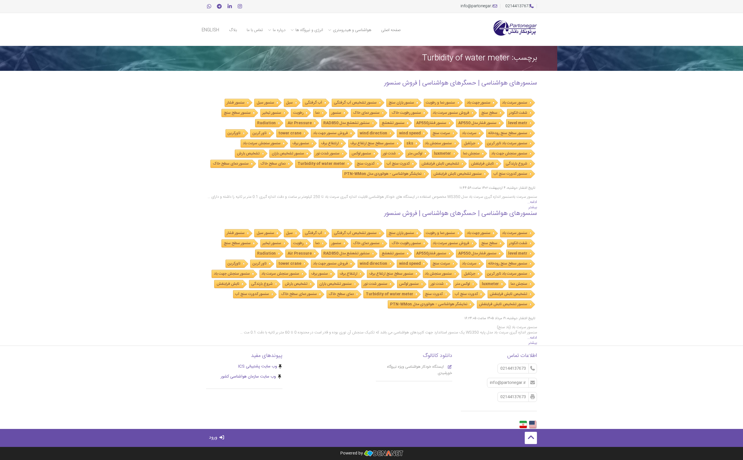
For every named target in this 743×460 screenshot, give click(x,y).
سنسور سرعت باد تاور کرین (507, 143)
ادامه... (532, 202)
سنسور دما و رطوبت (440, 103)
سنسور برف (300, 143)
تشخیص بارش (248, 153)
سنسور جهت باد (478, 103)
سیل (289, 103)
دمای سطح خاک (273, 164)
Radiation (266, 123)
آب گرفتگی (313, 103)
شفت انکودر (518, 113)
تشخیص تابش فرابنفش (440, 164)
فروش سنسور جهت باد (330, 133)
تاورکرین (234, 133)
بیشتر (533, 207)
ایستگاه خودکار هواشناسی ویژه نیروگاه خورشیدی (419, 370)
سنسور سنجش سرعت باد (262, 143)
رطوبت (298, 113)
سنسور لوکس (361, 153)
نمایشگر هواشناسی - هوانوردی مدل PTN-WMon (382, 174)
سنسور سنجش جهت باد (509, 153)
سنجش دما (471, 153)
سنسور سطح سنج (237, 113)
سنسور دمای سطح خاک (231, 164)
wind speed (410, 133)
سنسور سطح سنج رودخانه (507, 133)
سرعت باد (469, 133)
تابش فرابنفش (482, 164)
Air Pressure (300, 123)
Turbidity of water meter (321, 164)
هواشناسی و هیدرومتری (352, 30)
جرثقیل (469, 143)
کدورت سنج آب (398, 164)
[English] (533, 422)
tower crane (289, 133)
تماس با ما (255, 30)
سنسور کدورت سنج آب (510, 174)
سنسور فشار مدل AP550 (477, 123)
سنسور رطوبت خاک (406, 113)
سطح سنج (489, 113)
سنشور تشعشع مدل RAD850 (346, 123)
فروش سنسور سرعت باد (451, 113)
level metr (517, 123)
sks (409, 143)
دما (317, 113)
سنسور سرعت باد (514, 103)
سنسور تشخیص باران (288, 153)
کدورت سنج (366, 164)
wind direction (373, 133)
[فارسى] (523, 422)
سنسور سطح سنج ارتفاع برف (372, 143)
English (210, 30)
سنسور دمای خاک (366, 113)
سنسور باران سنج (401, 103)
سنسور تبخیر (271, 113)
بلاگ (233, 30)
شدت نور (389, 153)
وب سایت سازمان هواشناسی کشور (248, 376)
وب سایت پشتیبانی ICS (257, 366)
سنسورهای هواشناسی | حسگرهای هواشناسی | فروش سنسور (460, 83)
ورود (214, 437)
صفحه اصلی (391, 30)
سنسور (336, 113)
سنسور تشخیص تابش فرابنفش (457, 174)
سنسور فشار (236, 103)
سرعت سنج (441, 133)
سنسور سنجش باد (438, 143)
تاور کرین (260, 133)
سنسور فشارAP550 (431, 123)
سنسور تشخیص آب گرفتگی (355, 103)
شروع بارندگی (516, 164)
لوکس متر (415, 153)
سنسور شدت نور (328, 153)
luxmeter (442, 153)
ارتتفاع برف (330, 143)
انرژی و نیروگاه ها (309, 30)
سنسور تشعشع (393, 123)
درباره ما (279, 30)
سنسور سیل (265, 103)
